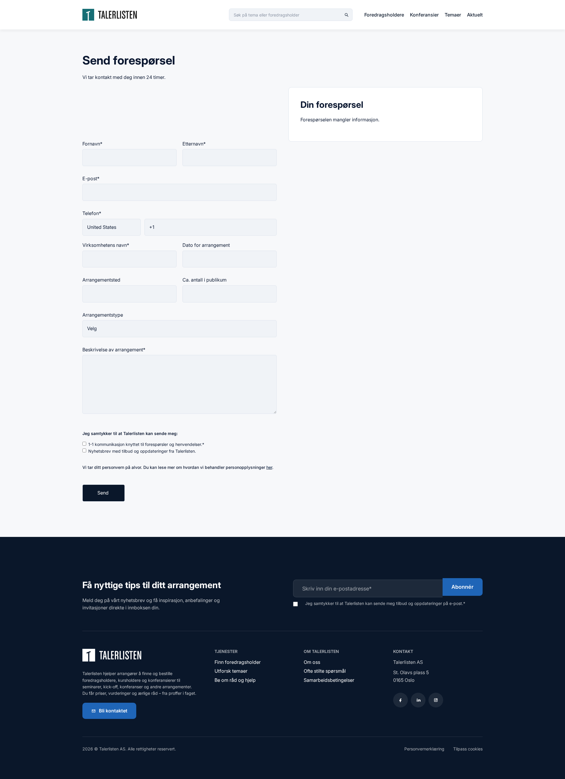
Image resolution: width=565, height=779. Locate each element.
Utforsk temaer (231, 671)
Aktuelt (475, 15)
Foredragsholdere (384, 15)
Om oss (312, 662)
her (269, 467)
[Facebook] (400, 700)
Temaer (453, 15)
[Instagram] (435, 700)
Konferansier (424, 15)
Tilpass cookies (468, 748)
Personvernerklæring (424, 748)
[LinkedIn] (418, 700)
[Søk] (346, 15)
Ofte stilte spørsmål (325, 671)
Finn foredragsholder (238, 662)
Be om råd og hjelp (235, 680)
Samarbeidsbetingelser (329, 680)
